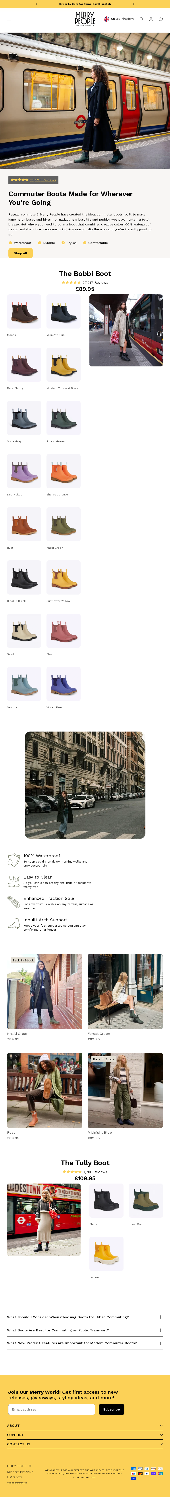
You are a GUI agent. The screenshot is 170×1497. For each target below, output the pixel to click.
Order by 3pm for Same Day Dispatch (85, 4)
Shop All (20, 253)
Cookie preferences (17, 1482)
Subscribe (111, 1409)
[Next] (134, 4)
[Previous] (36, 4)
